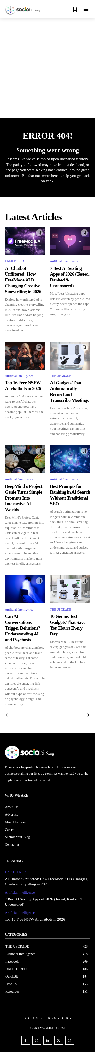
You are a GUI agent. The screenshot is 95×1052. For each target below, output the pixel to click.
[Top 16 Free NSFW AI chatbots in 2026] (25, 356)
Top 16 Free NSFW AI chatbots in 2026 (35, 919)
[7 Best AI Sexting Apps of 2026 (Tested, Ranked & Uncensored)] (70, 241)
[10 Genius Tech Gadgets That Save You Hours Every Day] (70, 589)
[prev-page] (8, 715)
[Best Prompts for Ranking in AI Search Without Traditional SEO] (70, 459)
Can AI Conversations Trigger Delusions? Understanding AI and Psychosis (22, 628)
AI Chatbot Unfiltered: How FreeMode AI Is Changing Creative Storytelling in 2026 (23, 279)
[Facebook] (25, 1040)
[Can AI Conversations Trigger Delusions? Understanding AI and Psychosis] (25, 589)
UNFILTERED (14, 261)
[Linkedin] (47, 1040)
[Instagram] (36, 1040)
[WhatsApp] (69, 1040)
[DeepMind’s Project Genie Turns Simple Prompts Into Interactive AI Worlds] (25, 459)
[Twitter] (58, 1040)
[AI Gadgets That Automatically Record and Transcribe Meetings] (70, 356)
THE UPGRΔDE (60, 376)
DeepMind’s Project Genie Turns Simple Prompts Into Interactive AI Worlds (23, 497)
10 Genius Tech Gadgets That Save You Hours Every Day (67, 625)
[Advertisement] (47, 68)
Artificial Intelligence (64, 261)
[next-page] (86, 715)
